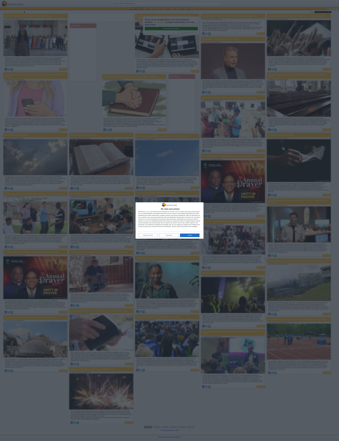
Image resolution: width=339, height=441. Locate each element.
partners (147, 211)
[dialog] (169, 220)
